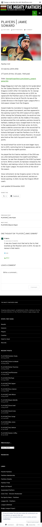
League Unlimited (6, 505)
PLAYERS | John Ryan (8, 217)
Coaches (3, 335)
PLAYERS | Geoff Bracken (9, 373)
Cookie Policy (6, 519)
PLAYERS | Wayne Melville (9, 400)
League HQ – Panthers (8, 501)
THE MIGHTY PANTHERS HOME (9, 302)
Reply (7, 258)
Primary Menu (39, 13)
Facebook (5, 455)
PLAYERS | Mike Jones (8, 422)
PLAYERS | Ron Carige (8, 417)
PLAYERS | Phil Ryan (7, 378)
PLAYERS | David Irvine (8, 411)
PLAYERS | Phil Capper (8, 384)
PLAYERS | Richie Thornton (9, 367)
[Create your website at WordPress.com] (21, 2)
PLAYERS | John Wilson (8, 395)
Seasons (3, 328)
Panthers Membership (8, 475)
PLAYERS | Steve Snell (8, 406)
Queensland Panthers (7, 490)
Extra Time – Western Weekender (11, 494)
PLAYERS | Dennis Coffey (9, 433)
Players (3, 332)
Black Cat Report (6, 486)
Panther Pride (5, 483)
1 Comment (29, 30)
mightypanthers (17, 30)
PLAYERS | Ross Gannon (9, 389)
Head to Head (5, 339)
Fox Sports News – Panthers (10, 497)
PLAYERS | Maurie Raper (9, 224)
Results (3, 324)
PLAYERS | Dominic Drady (9, 356)
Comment (34, 287)
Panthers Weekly (6, 479)
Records (3, 343)
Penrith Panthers (6, 472)
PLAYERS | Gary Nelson (8, 428)
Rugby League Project (8, 508)
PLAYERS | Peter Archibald (9, 362)
